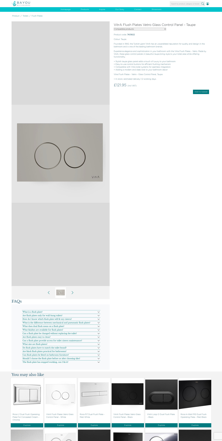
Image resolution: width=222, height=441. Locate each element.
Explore (26, 425)
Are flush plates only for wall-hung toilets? (42, 315)
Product (15, 16)
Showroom (156, 9)
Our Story (119, 9)
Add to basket (201, 92)
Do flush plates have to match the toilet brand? (44, 348)
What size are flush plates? (35, 344)
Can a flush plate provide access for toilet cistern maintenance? (52, 340)
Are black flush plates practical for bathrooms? (44, 351)
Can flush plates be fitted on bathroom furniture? (46, 355)
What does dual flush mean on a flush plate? (43, 326)
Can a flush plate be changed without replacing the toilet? (50, 333)
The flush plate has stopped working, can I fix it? (45, 362)
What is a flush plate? (32, 312)
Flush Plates (37, 16)
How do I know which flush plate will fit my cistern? (47, 319)
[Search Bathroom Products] (203, 4)
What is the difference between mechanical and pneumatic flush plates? (56, 323)
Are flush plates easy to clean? (36, 337)
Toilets (25, 16)
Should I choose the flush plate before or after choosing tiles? (51, 358)
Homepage (66, 9)
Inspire (102, 9)
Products (85, 9)
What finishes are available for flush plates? (43, 330)
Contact (137, 9)
